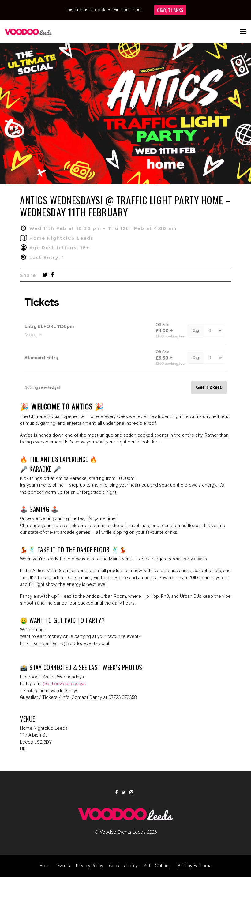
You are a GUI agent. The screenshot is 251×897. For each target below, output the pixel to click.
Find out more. (129, 10)
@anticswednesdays (64, 683)
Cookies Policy (123, 865)
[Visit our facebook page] (52, 275)
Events (63, 865)
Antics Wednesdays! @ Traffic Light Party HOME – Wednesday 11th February (125, 206)
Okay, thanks (170, 9)
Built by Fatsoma (195, 866)
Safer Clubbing (158, 865)
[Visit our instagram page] (132, 792)
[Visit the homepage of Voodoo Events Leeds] (28, 31)
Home (45, 865)
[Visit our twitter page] (45, 275)
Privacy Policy (89, 865)
